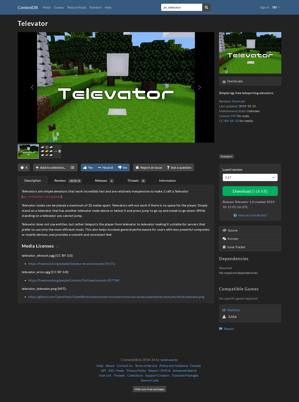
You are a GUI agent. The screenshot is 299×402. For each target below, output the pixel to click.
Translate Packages (185, 375)
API (103, 370)
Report (228, 328)
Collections (135, 375)
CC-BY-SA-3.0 (229, 121)
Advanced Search (185, 370)
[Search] (206, 7)
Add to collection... (52, 167)
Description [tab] (32, 180)
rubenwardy (169, 360)
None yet (238, 101)
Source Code (149, 380)
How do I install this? (252, 215)
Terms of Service (146, 365)
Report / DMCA (159, 370)
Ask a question (180, 167)
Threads (119, 375)
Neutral (107, 167)
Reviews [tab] (67, 180)
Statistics (233, 310)
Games (59, 7)
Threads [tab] (135, 180)
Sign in (264, 7)
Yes (90, 167)
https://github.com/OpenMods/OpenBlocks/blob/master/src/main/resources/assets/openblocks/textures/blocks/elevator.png (116, 297)
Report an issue (151, 167)
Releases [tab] (103, 180)
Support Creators (157, 375)
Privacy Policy (136, 370)
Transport (226, 156)
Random (95, 7)
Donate (195, 365)
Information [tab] (167, 180)
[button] (276, 7)
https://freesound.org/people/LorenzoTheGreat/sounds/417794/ (74, 280)
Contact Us (125, 365)
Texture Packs (76, 7)
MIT (234, 116)
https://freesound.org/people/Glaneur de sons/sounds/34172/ (72, 263)
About (110, 365)
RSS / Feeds (116, 370)
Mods (47, 7)
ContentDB (28, 7)
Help (108, 7)
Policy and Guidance (173, 365)
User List (105, 375)
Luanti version (232, 169)
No (124, 167)
